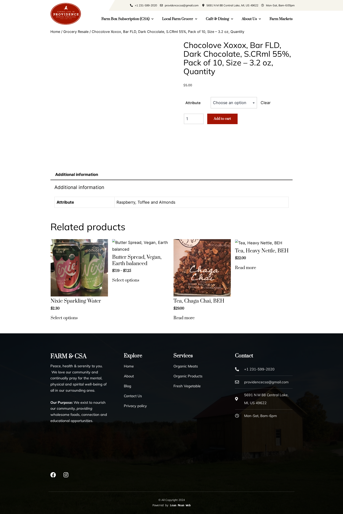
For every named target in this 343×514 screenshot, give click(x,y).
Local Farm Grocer (177, 19)
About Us (249, 19)
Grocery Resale (76, 32)
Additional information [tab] (76, 174)
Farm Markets (281, 19)
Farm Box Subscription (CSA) (125, 19)
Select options (64, 318)
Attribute (193, 103)
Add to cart (222, 119)
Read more (184, 318)
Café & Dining (217, 19)
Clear (266, 102)
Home (55, 32)
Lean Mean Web (180, 505)
